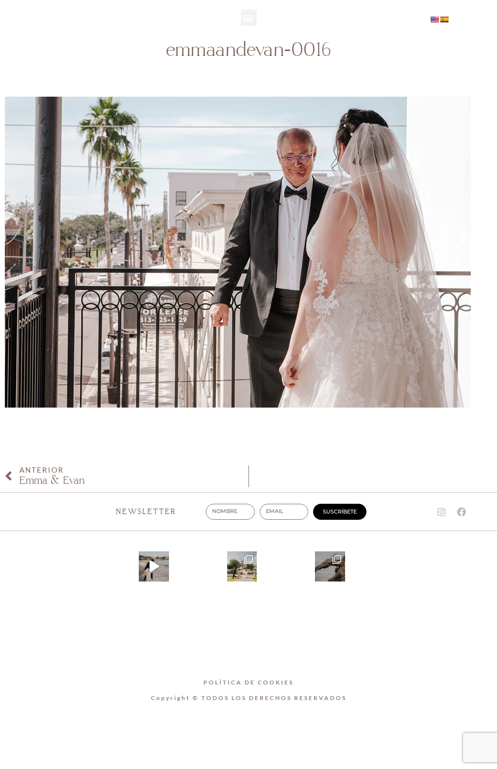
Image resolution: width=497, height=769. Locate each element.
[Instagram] (359, 20)
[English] (434, 19)
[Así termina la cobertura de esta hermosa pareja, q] (330, 566)
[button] (249, 18)
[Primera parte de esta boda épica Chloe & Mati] (242, 566)
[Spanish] (444, 19)
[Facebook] (461, 511)
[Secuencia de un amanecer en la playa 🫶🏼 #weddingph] (154, 566)
